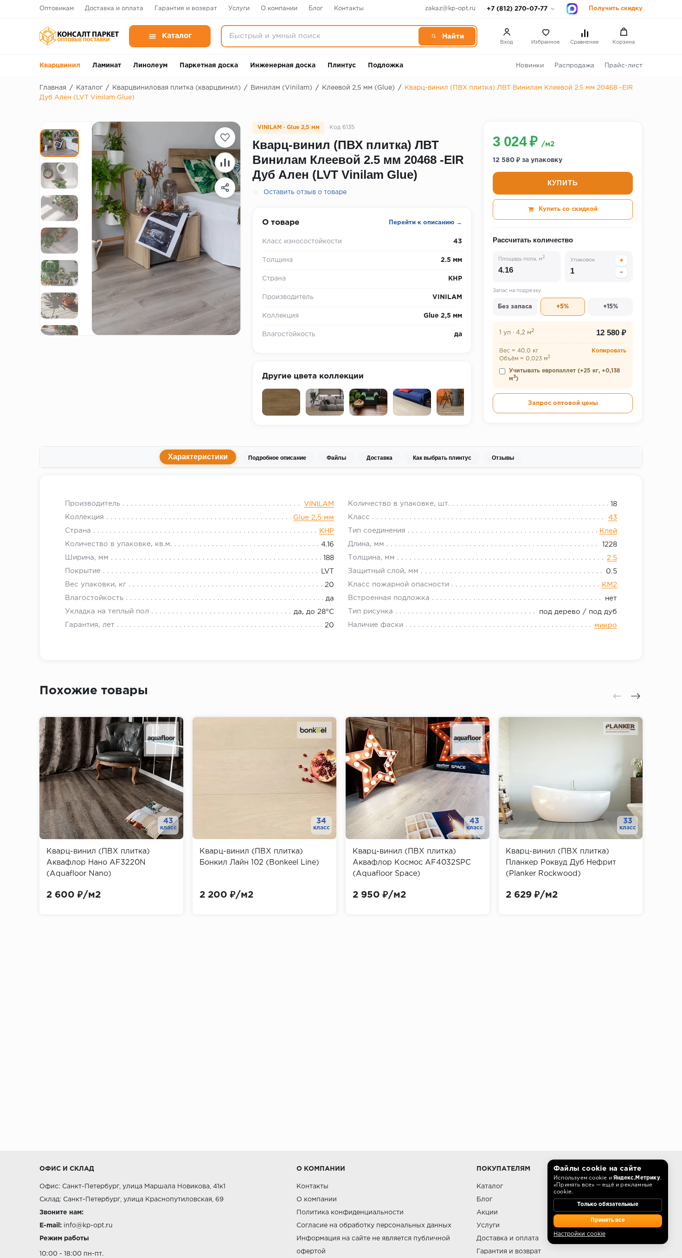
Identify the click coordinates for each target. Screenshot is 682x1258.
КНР (326, 531)
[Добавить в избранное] (225, 137)
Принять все (608, 1220)
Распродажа (574, 65)
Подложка (385, 65)
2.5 (612, 558)
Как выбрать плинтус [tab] (442, 458)
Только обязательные (607, 1204)
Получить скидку (616, 8)
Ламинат (106, 65)
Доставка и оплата (114, 8)
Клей (608, 531)
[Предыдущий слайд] (617, 696)
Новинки (530, 65)
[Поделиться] (225, 187)
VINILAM (319, 504)
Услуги (239, 8)
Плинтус (342, 65)
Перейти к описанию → (425, 222)
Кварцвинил (59, 65)
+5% (562, 306)
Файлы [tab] (336, 458)
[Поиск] (447, 36)
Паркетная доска (209, 65)
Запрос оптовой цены (563, 403)
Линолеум (150, 65)
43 (612, 518)
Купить (562, 183)
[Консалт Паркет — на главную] (79, 36)
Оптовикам (56, 8)
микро (605, 625)
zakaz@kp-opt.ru (450, 8)
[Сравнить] (225, 162)
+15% (610, 306)
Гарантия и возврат (185, 8)
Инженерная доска (282, 65)
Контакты (349, 8)
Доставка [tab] (379, 458)
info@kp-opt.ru (88, 1225)
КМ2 (609, 585)
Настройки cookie (579, 1234)
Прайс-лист (624, 65)
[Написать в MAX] (572, 8)
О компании (279, 8)
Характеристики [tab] (198, 457)
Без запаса (515, 306)
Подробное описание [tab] (277, 458)
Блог (316, 8)
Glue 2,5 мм (313, 518)
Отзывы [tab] (503, 458)
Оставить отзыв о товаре (305, 192)
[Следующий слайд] (635, 696)
